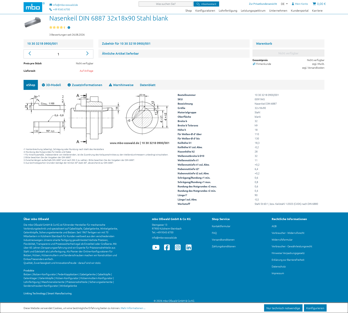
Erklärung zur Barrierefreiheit (288, 259)
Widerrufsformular (282, 239)
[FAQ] (69, 27)
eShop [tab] (30, 85)
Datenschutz (279, 266)
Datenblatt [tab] (148, 85)
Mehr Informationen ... (133, 308)
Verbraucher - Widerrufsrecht (288, 233)
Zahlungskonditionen (224, 246)
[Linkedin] (189, 247)
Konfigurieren (315, 308)
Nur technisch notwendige (283, 308)
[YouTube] (156, 247)
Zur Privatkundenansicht (263, 3)
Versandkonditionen (223, 239)
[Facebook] (167, 247)
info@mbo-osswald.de (164, 237)
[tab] (51, 85)
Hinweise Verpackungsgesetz (288, 253)
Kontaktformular (221, 226)
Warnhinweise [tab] (123, 85)
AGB (274, 226)
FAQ (214, 233)
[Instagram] (178, 247)
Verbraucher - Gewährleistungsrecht (292, 246)
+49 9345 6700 (61, 9)
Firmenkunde (263, 64)
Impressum (278, 273)
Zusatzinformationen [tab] (86, 85)
